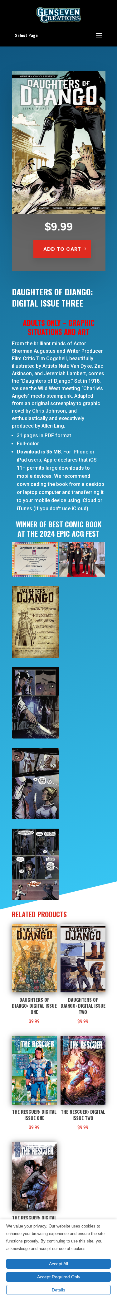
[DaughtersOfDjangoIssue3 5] (35, 898)
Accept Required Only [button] (58, 1276)
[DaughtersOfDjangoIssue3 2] (35, 656)
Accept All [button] (58, 1263)
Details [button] (58, 1289)
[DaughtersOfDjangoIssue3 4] (35, 818)
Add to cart (62, 249)
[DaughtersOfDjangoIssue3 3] (35, 737)
